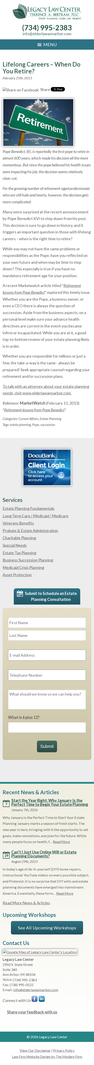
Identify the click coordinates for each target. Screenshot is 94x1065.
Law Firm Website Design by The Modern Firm (47, 1056)
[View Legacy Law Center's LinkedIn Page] (42, 1000)
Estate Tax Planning (19, 552)
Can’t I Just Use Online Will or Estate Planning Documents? (44, 854)
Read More (61, 842)
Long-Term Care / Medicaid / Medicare (35, 515)
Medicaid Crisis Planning (23, 567)
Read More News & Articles (26, 902)
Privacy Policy (64, 1050)
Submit (47, 746)
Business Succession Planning (28, 560)
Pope (35, 425)
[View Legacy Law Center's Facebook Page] (34, 1000)
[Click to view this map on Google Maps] (40, 952)
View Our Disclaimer (35, 1050)
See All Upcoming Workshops (47, 927)
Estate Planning (50, 419)
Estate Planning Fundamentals (28, 508)
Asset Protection (17, 574)
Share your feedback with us (32, 1012)
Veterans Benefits (18, 523)
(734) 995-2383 (47, 27)
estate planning (20, 425)
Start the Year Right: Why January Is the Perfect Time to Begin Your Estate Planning (49, 802)
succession (47, 425)
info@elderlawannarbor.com (47, 33)
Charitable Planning (19, 537)
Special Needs (15, 545)
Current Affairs (28, 419)
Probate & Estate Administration (30, 530)
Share (45, 89)
